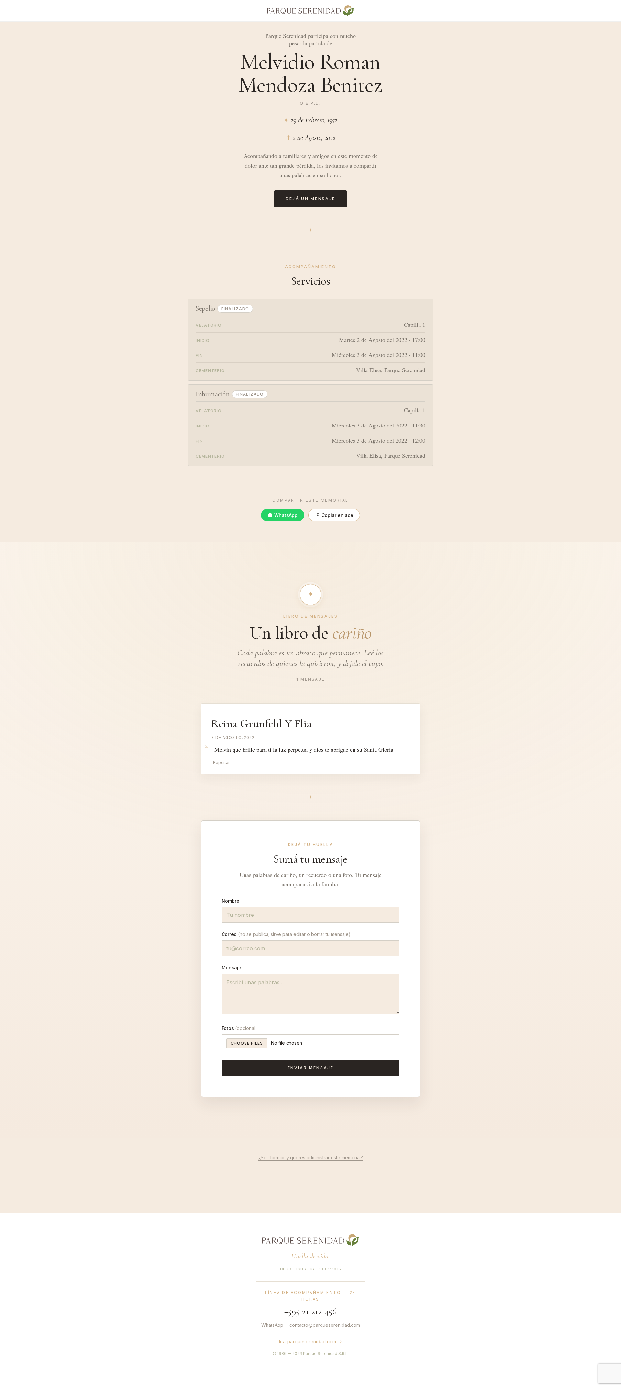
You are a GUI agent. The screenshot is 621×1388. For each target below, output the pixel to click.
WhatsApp (286, 515)
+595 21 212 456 (310, 1311)
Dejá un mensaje (310, 198)
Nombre (230, 901)
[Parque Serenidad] (310, 10)
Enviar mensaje (311, 1067)
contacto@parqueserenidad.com (324, 1325)
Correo (286, 934)
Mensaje (231, 967)
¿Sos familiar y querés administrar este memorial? (310, 1157)
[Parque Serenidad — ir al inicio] (310, 1240)
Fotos (239, 1028)
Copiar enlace (337, 515)
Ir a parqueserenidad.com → (310, 1341)
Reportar (221, 762)
